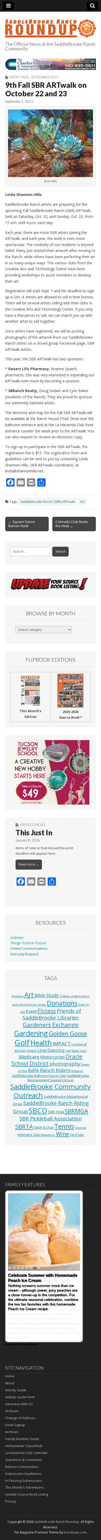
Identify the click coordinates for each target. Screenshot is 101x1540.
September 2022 (45, 77)
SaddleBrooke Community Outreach (50, 1091)
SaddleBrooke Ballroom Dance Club (39, 1076)
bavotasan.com (75, 1532)
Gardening (31, 1033)
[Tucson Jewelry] (50, 772)
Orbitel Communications (29, 948)
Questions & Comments (23, 1459)
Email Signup (15, 1425)
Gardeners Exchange (50, 1024)
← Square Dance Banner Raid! (21, 523)
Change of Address (20, 1418)
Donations (62, 1003)
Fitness (47, 1010)
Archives (17, 937)
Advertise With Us (19, 1404)
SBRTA (24, 1127)
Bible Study (46, 995)
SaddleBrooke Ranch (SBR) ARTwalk (47, 501)
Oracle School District (46, 1060)
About (10, 1383)
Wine (62, 1134)
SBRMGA (76, 1111)
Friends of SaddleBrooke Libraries (52, 1014)
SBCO (38, 1110)
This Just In (34, 832)
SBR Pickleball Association (50, 1118)
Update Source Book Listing (26, 1494)
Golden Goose (68, 1033)
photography (64, 1063)
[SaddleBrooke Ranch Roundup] (50, 25)
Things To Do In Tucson (28, 943)
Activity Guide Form (20, 1397)
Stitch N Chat (43, 1127)
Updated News (32, 825)
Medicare (29, 1056)
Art (82, 501)
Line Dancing (51, 1050)
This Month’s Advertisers (24, 1487)
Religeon (77, 1071)
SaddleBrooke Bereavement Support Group (58, 1077)
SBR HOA (56, 1111)
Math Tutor (79, 1051)
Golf (22, 1042)
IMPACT (62, 1043)
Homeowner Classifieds (24, 1445)
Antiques (18, 996)
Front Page (19, 77)
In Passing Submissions (23, 1480)
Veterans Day (28, 1134)
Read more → (29, 864)
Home (10, 1376)
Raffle (33, 1070)
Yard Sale (77, 1135)
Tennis (64, 1126)
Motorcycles (52, 1057)
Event (31, 1011)
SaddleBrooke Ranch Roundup (56, 1522)
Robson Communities (22, 1466)
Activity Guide (15, 1390)
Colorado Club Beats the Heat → (71, 523)
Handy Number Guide (22, 1438)
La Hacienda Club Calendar (26, 1452)
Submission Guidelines (23, 1473)
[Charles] (50, 64)
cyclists (41, 1004)
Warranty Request (24, 954)
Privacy (11, 1501)
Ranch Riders (55, 1070)
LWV (68, 1051)
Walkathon (48, 1135)
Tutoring (80, 1128)
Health (41, 1042)
